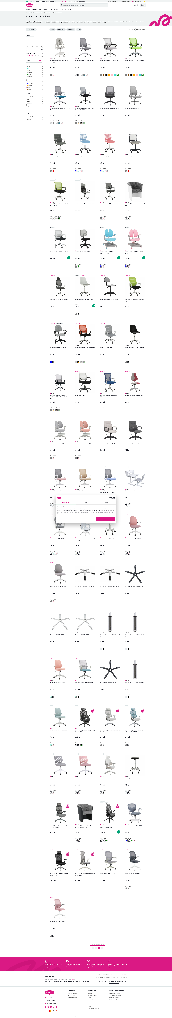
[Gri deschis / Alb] (78, 553)
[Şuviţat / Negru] (128, 218)
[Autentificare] (135, 5)
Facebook (45, 1007)
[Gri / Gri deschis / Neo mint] (103, 745)
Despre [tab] (106, 502)
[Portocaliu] (109, 75)
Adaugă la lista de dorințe (69, 36)
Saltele (69, 9)
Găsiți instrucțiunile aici (114, 983)
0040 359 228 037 (137, 1)
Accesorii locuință (53, 9)
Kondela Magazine (92, 999)
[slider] (26, 49)
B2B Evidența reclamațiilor (93, 1008)
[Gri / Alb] (81, 75)
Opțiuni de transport (72, 993)
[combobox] (140, 29)
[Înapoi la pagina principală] (30, 5)
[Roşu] (53, 171)
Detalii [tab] (86, 502)
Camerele (34, 9)
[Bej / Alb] (76, 553)
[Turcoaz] (115, 75)
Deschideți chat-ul (126, 1)
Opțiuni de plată (71, 995)
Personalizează (85, 519)
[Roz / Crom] (81, 171)
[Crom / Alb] (101, 553)
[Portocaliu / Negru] (78, 123)
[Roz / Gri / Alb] (87, 75)
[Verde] (78, 266)
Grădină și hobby (43, 9)
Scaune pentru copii (48, 12)
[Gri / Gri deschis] (101, 745)
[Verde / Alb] (131, 840)
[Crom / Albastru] (76, 171)
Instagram (48, 1007)
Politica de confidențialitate (115, 995)
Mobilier (28, 9)
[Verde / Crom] (118, 75)
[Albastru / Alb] (126, 840)
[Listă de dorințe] (138, 5)
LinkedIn (56, 1007)
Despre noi (90, 1004)
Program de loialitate (92, 1001)
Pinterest (53, 1007)
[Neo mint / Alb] (78, 171)
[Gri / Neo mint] (76, 697)
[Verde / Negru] (84, 123)
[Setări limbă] (145, 1)
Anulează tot (28, 38)
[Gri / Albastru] (101, 266)
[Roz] (112, 75)
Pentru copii (63, 9)
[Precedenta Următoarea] (60, 47)
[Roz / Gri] (103, 266)
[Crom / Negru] (103, 553)
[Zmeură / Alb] (134, 840)
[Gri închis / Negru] (78, 314)
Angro (89, 1006)
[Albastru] (51, 362)
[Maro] (103, 75)
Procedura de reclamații (114, 997)
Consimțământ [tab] (65, 502)
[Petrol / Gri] (84, 75)
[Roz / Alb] (53, 75)
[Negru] (106, 75)
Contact (90, 993)
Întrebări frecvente (72, 999)
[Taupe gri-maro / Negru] (81, 123)
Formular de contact (112, 1)
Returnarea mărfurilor (72, 997)
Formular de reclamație (93, 995)
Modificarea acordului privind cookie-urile (117, 999)
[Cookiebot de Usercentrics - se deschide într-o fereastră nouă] (109, 498)
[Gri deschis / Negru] (76, 745)
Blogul (89, 997)
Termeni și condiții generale (114, 993)
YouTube (51, 1007)
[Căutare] (61, 5)
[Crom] (101, 649)
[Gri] (51, 75)
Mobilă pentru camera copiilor (37, 12)
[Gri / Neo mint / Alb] (51, 697)
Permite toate (105, 519)
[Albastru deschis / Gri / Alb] (76, 75)
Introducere (28, 12)
